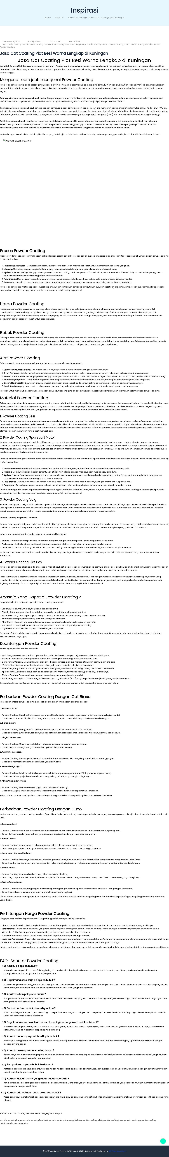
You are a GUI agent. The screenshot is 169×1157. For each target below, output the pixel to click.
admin (38, 41)
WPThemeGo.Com (117, 1151)
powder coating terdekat (141, 44)
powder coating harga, (11, 1120)
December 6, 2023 (11, 41)
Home (48, 17)
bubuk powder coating (33, 44)
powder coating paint (118, 44)
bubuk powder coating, (86, 1120)
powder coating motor (97, 44)
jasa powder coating (54, 44)
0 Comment (55, 41)
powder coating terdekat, (35, 1120)
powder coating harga (75, 44)
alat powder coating (12, 44)
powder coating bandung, (61, 1120)
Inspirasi (59, 17)
